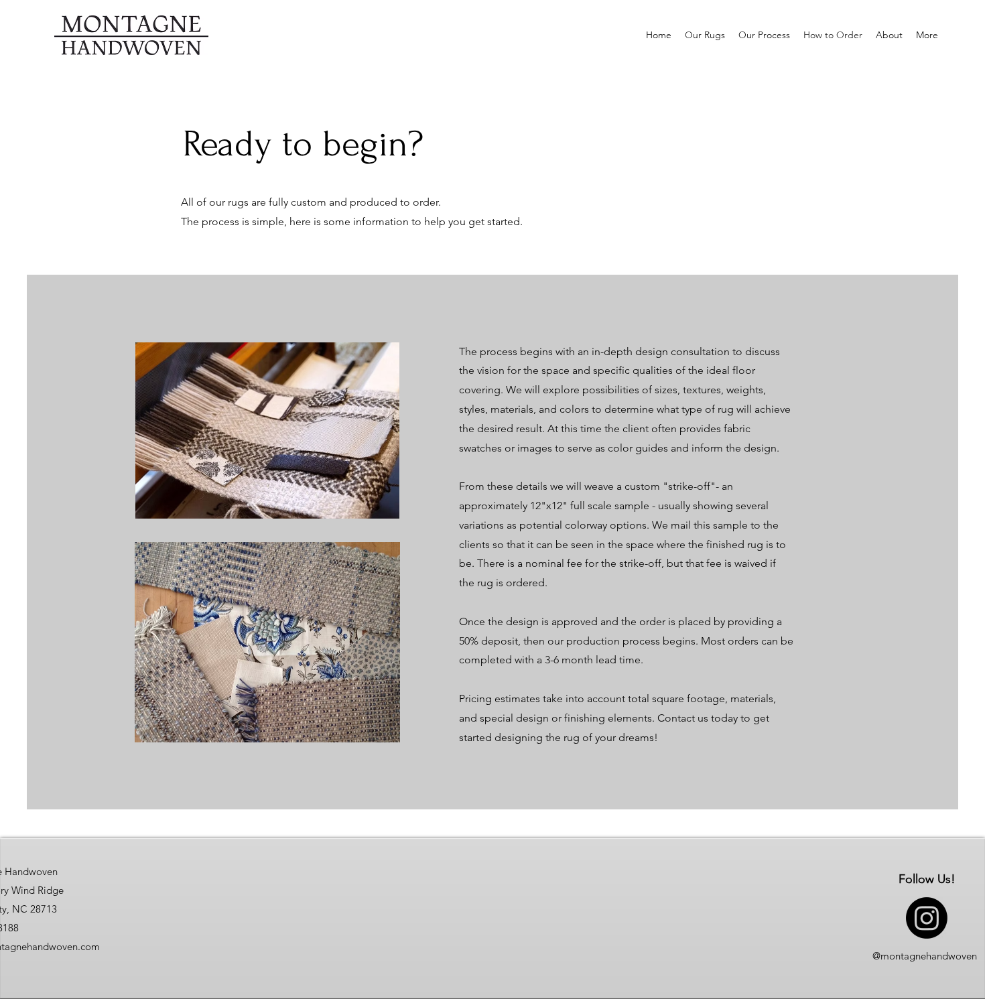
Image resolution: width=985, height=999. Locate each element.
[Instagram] (926, 918)
